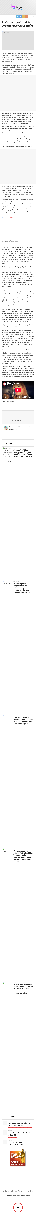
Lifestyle (16, 581)
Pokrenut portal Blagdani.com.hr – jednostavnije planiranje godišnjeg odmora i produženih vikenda (23, 588)
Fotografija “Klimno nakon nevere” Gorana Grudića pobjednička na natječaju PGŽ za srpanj (22, 453)
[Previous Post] (10, 414)
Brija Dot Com (18, 1190)
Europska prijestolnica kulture (15, 405)
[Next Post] (26, 414)
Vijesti (15, 982)
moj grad (25, 405)
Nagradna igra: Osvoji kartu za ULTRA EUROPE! (19, 1124)
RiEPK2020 (29, 405)
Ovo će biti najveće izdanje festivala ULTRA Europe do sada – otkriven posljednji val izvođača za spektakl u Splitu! (23, 856)
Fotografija (17, 447)
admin (13, 28)
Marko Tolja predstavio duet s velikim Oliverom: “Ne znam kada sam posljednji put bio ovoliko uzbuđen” (23, 989)
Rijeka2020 (6, 407)
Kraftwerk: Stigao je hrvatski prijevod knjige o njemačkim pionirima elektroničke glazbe (22, 720)
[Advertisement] (18, 93)
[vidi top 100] (18, 1158)
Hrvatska (20, 28)
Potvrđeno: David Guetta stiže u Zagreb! (20, 1134)
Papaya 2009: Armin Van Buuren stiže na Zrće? (18, 1143)
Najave (10, 1130)
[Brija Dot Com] (18, 7)
